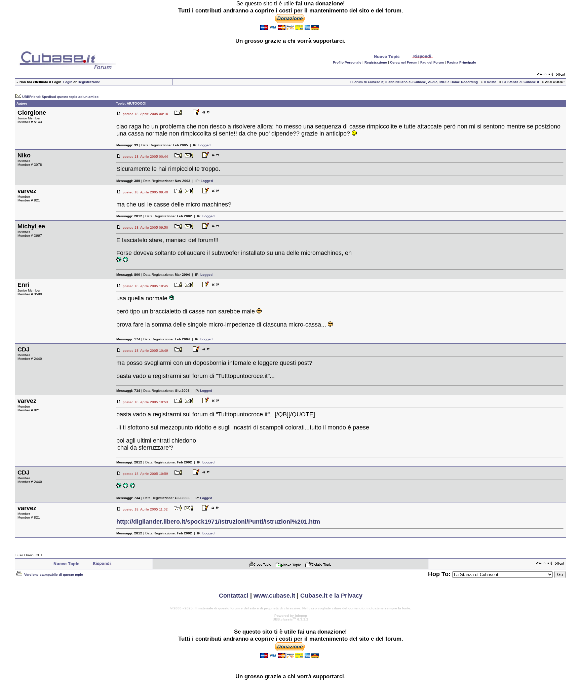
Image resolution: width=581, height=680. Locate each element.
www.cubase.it (274, 595)
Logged (204, 145)
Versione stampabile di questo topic (53, 574)
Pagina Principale (461, 62)
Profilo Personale (347, 62)
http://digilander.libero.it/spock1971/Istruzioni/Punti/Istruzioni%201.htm (218, 521)
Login (67, 82)
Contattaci (233, 595)
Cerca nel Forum (403, 62)
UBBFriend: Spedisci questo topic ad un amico (60, 97)
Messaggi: (127, 145)
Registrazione (375, 62)
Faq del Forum (432, 62)
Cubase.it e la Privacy (331, 595)
